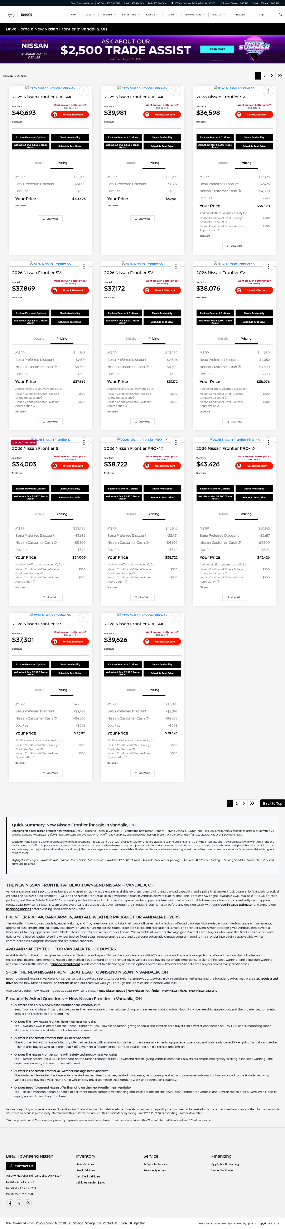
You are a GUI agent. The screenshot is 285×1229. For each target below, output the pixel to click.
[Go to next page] (272, 76)
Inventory (85, 1156)
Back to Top (272, 803)
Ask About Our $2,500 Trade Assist (31, 146)
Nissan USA (125, 1223)
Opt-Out (139, 1223)
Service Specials (155, 1170)
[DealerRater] (28, 1203)
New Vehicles (85, 1164)
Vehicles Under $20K (90, 1182)
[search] (280, 14)
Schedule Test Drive (69, 146)
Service (151, 1156)
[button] (84, 91)
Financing (221, 1156)
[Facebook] (10, 1203)
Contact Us (24, 1166)
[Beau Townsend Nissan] (25, 14)
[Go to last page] (280, 76)
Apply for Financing (225, 1164)
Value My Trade (222, 1170)
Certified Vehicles (88, 1176)
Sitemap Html (93, 1223)
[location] (172, 3)
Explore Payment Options (31, 137)
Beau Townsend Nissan (20, 1223)
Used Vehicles (85, 1170)
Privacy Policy (44, 1223)
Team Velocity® (222, 1223)
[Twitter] (19, 1203)
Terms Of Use (63, 1223)
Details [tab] (39, 163)
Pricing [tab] (62, 163)
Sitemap (78, 1223)
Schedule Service (156, 1164)
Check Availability (70, 137)
